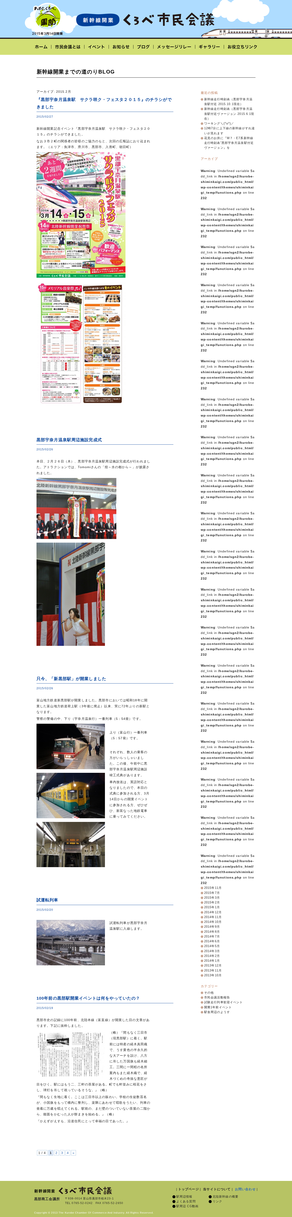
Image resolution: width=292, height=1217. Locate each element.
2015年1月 (212, 907)
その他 (209, 992)
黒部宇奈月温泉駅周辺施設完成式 (69, 440)
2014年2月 (212, 956)
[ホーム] (42, 46)
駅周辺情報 (184, 1196)
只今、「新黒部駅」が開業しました (71, 678)
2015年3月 (212, 897)
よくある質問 (186, 1201)
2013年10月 (213, 975)
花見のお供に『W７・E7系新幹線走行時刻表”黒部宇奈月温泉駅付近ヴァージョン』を (229, 143)
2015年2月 (212, 902)
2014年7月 (212, 936)
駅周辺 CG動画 (187, 1206)
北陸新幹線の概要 (225, 1196)
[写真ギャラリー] (209, 46)
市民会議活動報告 (217, 997)
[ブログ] (143, 46)
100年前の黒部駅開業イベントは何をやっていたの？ (88, 998)
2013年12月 (213, 965)
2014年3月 (212, 951)
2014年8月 (212, 931)
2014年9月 (212, 926)
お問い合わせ (245, 1189)
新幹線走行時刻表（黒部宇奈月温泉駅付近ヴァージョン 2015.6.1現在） (229, 113)
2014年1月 (212, 960)
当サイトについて (217, 1189)
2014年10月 (213, 922)
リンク (217, 1201)
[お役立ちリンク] (241, 46)
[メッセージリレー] (174, 46)
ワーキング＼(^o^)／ (219, 123)
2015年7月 (212, 893)
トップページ (188, 1189)
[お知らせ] (121, 46)
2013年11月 (213, 970)
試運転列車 (47, 900)
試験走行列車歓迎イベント (223, 1002)
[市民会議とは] (67, 46)
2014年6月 (212, 941)
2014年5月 (212, 946)
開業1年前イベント (218, 1007)
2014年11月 (213, 917)
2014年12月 (213, 912)
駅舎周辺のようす (217, 1012)
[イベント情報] (96, 46)
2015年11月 (213, 888)
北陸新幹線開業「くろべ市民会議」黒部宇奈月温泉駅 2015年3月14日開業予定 (145, 20)
